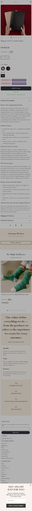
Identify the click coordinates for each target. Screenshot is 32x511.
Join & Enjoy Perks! (16, 505)
